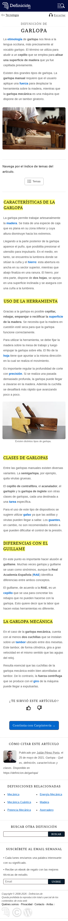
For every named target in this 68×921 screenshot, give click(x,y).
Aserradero (46, 810)
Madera (44, 802)
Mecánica (13, 794)
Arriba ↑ (50, 904)
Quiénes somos (10, 904)
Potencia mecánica (19, 810)
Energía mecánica (51, 794)
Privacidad (26, 904)
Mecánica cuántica (19, 802)
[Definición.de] (16, 6)
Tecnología (12, 15)
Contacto (39, 904)
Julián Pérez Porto (48, 752)
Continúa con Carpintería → (34, 725)
